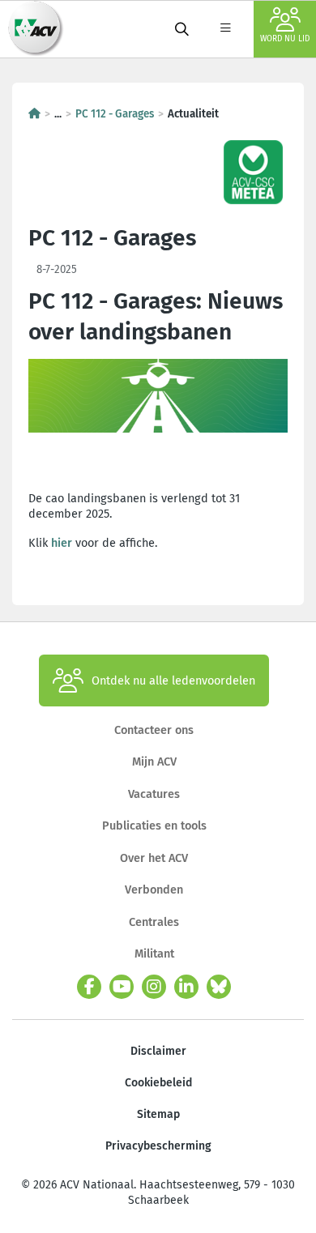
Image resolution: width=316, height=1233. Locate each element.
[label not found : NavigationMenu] (225, 29)
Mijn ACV (154, 761)
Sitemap (158, 1114)
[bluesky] (219, 987)
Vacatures (154, 794)
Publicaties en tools (154, 825)
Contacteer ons (154, 730)
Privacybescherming (158, 1146)
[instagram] (154, 987)
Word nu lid (285, 39)
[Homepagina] (34, 114)
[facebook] (89, 987)
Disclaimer (158, 1051)
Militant (154, 953)
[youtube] (121, 987)
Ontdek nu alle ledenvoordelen (173, 680)
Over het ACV (154, 858)
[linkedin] (186, 987)
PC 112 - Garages (114, 114)
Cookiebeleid (158, 1083)
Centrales (154, 922)
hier (61, 542)
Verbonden (154, 889)
